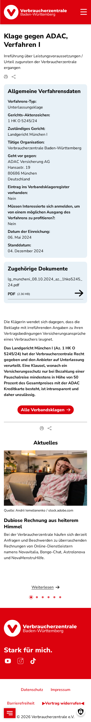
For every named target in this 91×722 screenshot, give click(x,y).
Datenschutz (32, 689)
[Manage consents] (80, 711)
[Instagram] (20, 661)
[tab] (31, 597)
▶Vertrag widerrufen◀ (63, 703)
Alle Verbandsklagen (43, 410)
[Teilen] (14, 77)
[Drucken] (6, 77)
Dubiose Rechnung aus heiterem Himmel (41, 523)
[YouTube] (7, 661)
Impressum (60, 689)
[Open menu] (10, 713)
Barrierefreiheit (20, 703)
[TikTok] (33, 661)
